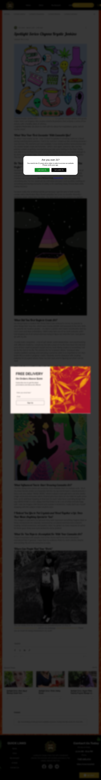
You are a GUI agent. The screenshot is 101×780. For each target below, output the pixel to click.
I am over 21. (42, 170)
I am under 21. (59, 170)
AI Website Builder (58, 178)
